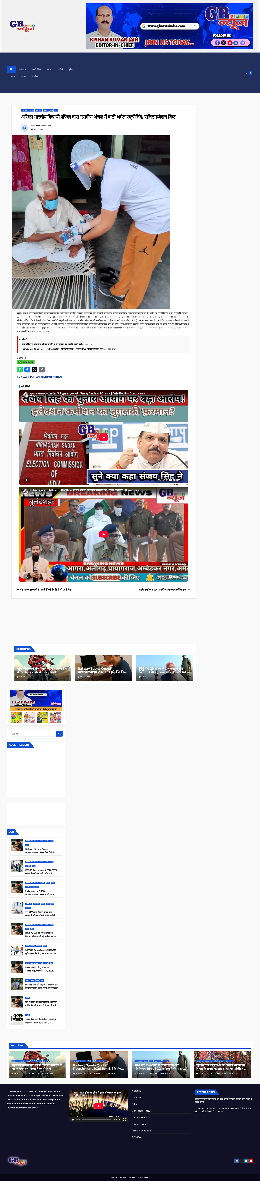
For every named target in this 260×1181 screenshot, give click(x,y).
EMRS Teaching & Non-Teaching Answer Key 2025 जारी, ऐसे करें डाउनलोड (39, 970)
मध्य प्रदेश (38, 946)
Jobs (134, 1104)
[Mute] (120, 1119)
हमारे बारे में (22, 69)
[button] (246, 73)
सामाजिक (35, 76)
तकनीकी (60, 69)
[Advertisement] (159, 73)
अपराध (23, 76)
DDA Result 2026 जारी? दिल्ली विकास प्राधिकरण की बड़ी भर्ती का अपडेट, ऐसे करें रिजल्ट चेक (40, 936)
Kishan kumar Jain (42, 126)
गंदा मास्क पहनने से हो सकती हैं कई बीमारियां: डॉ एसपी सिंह (45, 589)
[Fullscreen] (124, 1119)
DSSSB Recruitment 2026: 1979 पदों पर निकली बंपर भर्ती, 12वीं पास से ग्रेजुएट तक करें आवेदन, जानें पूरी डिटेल (41, 873)
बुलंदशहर (46, 110)
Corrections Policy (141, 1111)
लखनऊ (28, 908)
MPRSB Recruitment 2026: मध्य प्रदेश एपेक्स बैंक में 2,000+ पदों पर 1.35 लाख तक (40, 953)
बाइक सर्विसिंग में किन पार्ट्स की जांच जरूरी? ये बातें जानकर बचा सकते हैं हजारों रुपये (52, 344)
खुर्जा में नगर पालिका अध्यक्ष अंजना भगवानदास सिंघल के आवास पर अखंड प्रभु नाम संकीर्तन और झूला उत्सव (222, 1068)
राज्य (12, 76)
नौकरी (46, 841)
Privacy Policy (139, 1124)
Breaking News (28, 110)
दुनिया (71, 69)
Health (28, 904)
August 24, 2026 (207, 1073)
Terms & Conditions (141, 1131)
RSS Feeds (138, 1137)
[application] (98, 1106)
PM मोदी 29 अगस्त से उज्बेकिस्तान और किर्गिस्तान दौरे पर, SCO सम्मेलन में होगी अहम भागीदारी (163, 672)
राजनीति (28, 866)
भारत (49, 69)
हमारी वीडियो (36, 69)
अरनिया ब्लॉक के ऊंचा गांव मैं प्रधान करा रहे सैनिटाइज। (163, 589)
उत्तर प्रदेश (38, 110)
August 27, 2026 (22, 1073)
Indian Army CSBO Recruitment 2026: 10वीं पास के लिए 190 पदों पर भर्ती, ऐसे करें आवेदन (41, 894)
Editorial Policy (139, 1117)
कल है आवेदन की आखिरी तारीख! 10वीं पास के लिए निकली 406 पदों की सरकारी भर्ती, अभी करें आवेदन (41, 1005)
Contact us (137, 1097)
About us (136, 1091)
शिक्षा (32, 929)
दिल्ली (41, 841)
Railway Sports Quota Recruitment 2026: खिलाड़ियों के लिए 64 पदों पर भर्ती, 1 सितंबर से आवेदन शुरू (62, 349)
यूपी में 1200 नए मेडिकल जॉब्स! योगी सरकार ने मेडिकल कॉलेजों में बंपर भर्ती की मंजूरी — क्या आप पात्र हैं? (40, 915)
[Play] (73, 1119)
